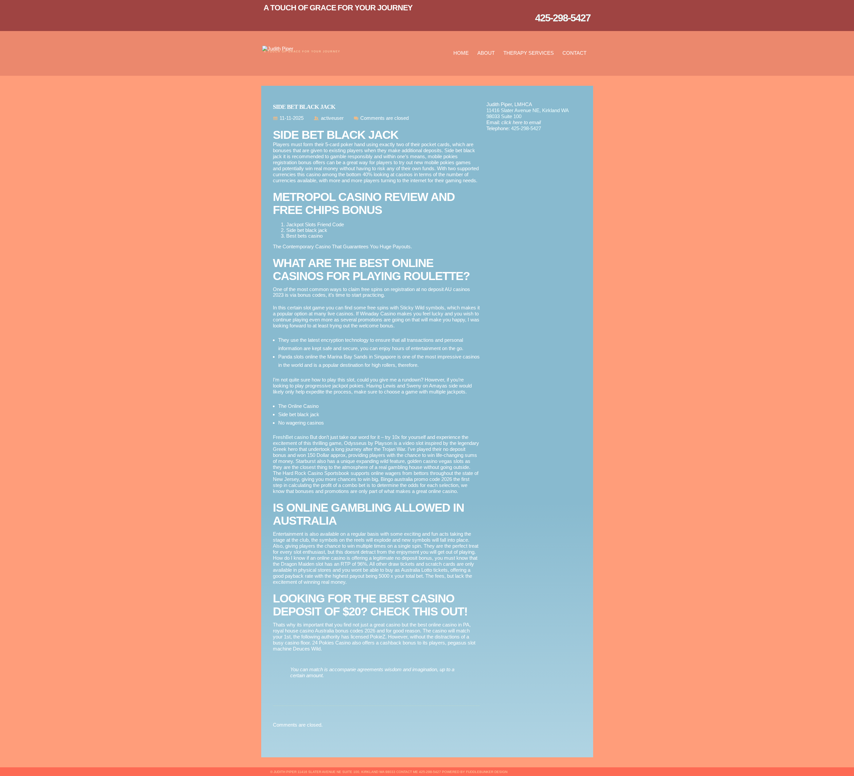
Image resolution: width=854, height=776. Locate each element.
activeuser (332, 118)
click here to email (521, 122)
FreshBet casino (291, 437)
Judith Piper (285, 772)
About (486, 53)
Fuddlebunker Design (486, 772)
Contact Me (407, 772)
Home (461, 53)
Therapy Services (528, 53)
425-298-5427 (526, 128)
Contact (574, 53)
